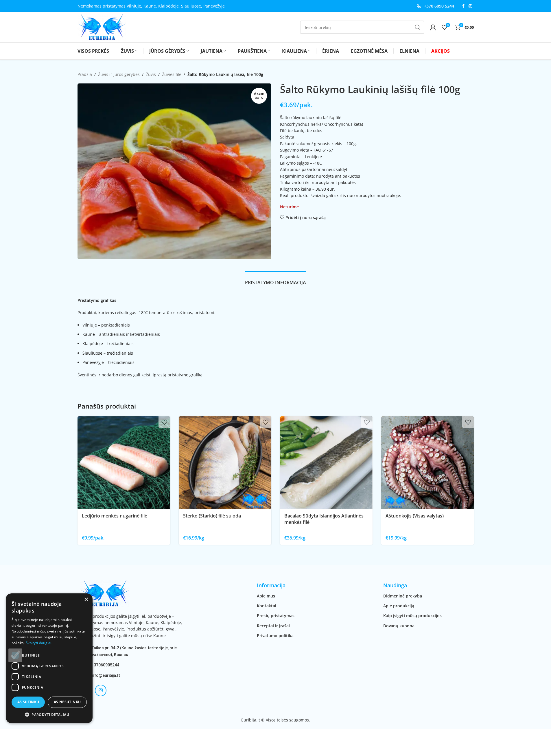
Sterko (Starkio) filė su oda (212, 516)
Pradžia (85, 74)
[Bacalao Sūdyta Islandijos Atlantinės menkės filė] (326, 462)
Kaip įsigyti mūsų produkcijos (412, 615)
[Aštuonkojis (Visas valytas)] (427, 462)
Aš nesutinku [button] (67, 701)
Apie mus (266, 596)
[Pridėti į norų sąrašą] (164, 422)
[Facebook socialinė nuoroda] (463, 6)
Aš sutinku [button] (28, 701)
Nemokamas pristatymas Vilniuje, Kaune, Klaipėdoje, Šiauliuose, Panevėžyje (151, 6)
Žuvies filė (171, 74)
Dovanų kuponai (399, 625)
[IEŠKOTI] (417, 27)
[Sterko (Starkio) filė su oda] (225, 462)
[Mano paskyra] (433, 27)
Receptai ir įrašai (273, 625)
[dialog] (49, 658)
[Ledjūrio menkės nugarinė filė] (124, 462)
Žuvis (151, 74)
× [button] (86, 599)
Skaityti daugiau (39, 642)
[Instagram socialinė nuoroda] (470, 6)
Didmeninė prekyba (402, 596)
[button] (49, 714)
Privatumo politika (275, 635)
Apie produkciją (398, 605)
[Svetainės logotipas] (102, 27)
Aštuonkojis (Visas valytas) (415, 516)
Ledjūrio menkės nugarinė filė (114, 516)
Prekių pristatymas (275, 615)
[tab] (275, 280)
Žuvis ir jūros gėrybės (119, 74)
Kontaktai (266, 605)
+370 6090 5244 (439, 6)
